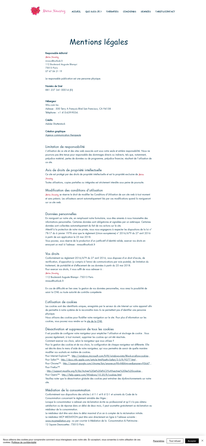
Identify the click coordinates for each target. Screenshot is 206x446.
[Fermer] (202, 441)
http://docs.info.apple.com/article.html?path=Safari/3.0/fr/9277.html (98, 359)
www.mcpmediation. (56, 420)
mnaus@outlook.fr (54, 60)
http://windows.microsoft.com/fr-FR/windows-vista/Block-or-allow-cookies (110, 356)
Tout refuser (175, 440)
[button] (93, 11)
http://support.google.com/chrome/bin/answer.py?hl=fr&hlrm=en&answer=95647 (106, 363)
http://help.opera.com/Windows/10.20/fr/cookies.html (92, 374)
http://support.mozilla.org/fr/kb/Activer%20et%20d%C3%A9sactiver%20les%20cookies (94, 371)
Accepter (192, 440)
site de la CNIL (94, 321)
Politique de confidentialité (23, 442)
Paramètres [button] (158, 440)
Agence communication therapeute (63, 135)
